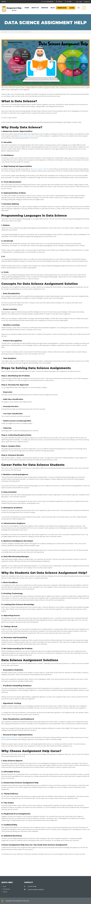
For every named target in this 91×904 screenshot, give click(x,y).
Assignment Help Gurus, (12, 737)
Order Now (61, 8)
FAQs (4, 886)
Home (27, 8)
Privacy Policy (6, 889)
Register (87, 1)
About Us (35, 8)
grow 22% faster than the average (29, 136)
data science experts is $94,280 (40, 169)
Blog (53, 8)
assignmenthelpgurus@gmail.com (37, 889)
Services (44, 8)
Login (80, 1)
